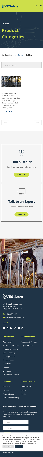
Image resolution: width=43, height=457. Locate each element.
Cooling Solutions (9, 356)
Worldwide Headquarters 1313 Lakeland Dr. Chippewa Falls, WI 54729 (12, 306)
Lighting (6, 367)
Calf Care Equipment (10, 349)
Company (7, 381)
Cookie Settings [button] (8, 447)
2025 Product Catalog (11, 398)
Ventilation (7, 371)
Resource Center (28, 337)
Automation (7, 342)
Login (24, 394)
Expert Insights (27, 345)
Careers (6, 390)
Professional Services (11, 375)
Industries (7, 364)
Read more (6, 112)
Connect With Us (28, 381)
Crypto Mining (8, 360)
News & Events (8, 394)
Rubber (4, 89)
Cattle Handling (9, 353)
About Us (6, 387)
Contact (24, 390)
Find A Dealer (26, 387)
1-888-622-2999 (11, 314)
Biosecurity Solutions (11, 345)
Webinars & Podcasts (29, 342)
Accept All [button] (19, 447)
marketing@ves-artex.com (15, 317)
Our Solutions (8, 337)
